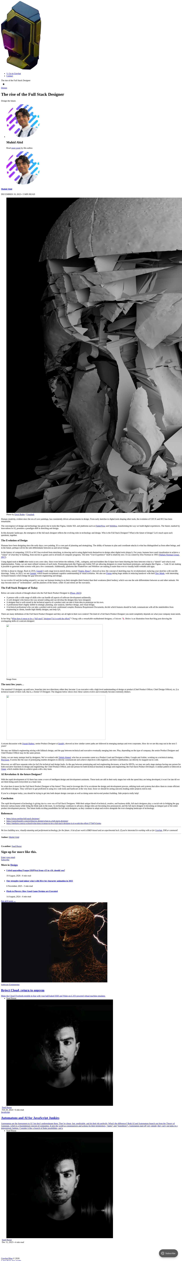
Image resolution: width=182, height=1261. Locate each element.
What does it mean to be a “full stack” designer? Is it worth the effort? (41, 618)
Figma (109, 573)
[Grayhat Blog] (21, 69)
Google (39, 571)
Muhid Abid (6, 189)
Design (4, 88)
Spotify (61, 743)
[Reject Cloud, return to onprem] (54, 982)
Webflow (113, 526)
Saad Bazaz (17, 846)
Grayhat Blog (7, 1258)
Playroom (5, 760)
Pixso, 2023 (75, 593)
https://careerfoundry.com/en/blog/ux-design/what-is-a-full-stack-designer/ (37, 821)
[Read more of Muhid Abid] (23, 184)
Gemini (33, 573)
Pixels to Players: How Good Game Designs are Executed (32, 891)
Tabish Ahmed (64, 757)
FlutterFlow (100, 526)
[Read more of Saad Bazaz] (59, 1105)
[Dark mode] (3, 84)
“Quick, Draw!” (84, 571)
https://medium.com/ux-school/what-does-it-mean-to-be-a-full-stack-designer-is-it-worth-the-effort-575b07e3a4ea (53, 823)
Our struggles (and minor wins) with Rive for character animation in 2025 (39, 881)
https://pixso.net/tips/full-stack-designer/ (23, 818)
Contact (9, 76)
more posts (15, 148)
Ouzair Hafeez (28, 743)
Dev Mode (159, 573)
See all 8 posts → (8, 901)
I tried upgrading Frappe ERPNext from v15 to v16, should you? (35, 870)
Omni (3, 769)
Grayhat (158, 830)
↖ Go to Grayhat (13, 73)
